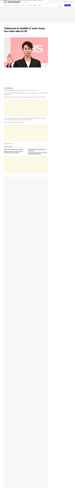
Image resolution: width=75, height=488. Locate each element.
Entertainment (9, 25)
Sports (22, 5)
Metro (18, 5)
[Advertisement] (37, 15)
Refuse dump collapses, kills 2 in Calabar (13, 149)
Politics (10, 5)
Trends (39, 5)
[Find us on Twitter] (66, 1)
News (34, 5)
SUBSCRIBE (67, 5)
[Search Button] (50, 2)
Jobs (14, 5)
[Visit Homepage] (12, 1)
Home (5, 5)
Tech (26, 5)
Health (30, 5)
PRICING (60, 5)
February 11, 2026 (7, 34)
